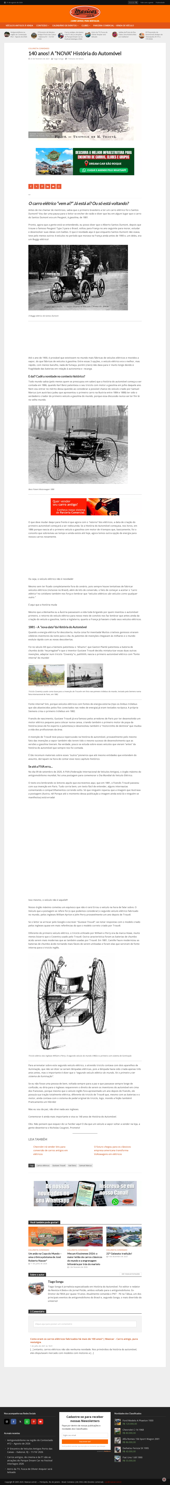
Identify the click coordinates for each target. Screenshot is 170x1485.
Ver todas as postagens (131, 1274)
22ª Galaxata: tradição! (119, 1253)
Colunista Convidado (38, 48)
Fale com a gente (147, 2)
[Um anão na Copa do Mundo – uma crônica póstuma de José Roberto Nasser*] (46, 1236)
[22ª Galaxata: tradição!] (124, 1236)
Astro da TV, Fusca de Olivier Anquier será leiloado (99, 34)
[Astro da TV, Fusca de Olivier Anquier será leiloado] (87, 34)
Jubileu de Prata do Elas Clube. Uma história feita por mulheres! (127, 34)
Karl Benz (72, 1165)
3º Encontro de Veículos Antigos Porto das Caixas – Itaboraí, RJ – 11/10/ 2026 (47, 35)
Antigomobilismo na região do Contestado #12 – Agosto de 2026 (19, 34)
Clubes (85, 25)
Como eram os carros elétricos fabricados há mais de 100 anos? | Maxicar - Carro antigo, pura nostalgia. (84, 1340)
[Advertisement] (85, 341)
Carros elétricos (43, 1165)
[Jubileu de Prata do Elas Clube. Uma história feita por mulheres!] (114, 34)
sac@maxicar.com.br (113, 1482)
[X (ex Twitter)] (20, 1421)
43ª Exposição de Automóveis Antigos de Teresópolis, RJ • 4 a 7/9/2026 (154, 35)
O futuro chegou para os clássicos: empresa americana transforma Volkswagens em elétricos (112, 1150)
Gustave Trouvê (59, 1165)
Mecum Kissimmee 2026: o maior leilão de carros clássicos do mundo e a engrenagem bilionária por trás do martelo (84, 1259)
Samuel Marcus (85, 1165)
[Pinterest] (33, 1421)
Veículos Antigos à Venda (19, 25)
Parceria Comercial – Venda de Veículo (113, 25)
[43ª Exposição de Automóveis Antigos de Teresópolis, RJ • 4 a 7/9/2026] (141, 35)
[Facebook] (13, 1421)
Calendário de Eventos (64, 25)
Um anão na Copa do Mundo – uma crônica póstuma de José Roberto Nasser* (45, 1257)
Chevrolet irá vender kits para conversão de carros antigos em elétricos (50, 1150)
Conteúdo (41, 25)
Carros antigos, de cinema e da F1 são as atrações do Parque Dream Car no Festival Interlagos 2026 (74, 35)
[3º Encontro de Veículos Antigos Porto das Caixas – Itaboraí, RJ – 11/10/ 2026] (33, 35)
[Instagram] (7, 1421)
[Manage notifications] (164, 1480)
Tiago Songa (58, 59)
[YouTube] (40, 1421)
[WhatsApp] (27, 1421)
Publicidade (160, 2)
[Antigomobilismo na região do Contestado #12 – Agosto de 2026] (6, 34)
